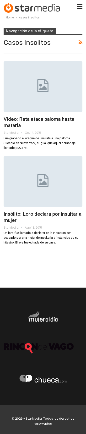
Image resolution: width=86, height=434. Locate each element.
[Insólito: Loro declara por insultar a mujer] (43, 181)
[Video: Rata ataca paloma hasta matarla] (43, 86)
